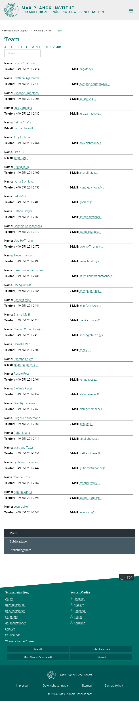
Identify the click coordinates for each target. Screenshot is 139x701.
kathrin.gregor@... (90, 217)
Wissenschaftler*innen (19, 641)
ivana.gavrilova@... (91, 187)
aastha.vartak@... (90, 498)
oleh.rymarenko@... (91, 409)
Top (129, 577)
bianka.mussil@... (90, 320)
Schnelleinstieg (17, 592)
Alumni (9, 599)
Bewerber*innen (15, 604)
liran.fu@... (21, 158)
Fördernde (11, 617)
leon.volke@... (88, 512)
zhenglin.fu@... (88, 172)
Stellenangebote (20, 550)
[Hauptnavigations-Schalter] (130, 10)
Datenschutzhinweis (56, 685)
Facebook (80, 611)
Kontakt (37, 649)
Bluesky (79, 604)
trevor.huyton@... (90, 261)
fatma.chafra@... (25, 128)
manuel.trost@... (89, 483)
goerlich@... (86, 202)
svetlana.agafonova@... (94, 84)
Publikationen (19, 541)
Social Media (80, 592)
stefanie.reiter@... (90, 394)
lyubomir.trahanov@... (93, 468)
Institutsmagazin (101, 649)
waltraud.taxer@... (91, 453)
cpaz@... (84, 350)
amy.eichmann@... (91, 143)
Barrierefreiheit (114, 685)
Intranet (101, 657)
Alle (58, 47)
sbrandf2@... (87, 98)
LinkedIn (79, 599)
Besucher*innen (15, 611)
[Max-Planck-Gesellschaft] (53, 675)
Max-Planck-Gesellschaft (38, 657)
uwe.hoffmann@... (91, 246)
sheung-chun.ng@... (92, 335)
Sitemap (86, 685)
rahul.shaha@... (89, 438)
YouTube (79, 623)
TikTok (78, 617)
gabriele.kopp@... (90, 231)
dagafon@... (87, 69)
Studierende (12, 635)
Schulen (10, 629)
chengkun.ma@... (90, 291)
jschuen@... (86, 424)
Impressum (23, 685)
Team (13, 533)
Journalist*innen (15, 623)
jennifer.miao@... (90, 305)
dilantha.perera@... (26, 364)
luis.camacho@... (90, 113)
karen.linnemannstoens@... (96, 276)
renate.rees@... (88, 379)
